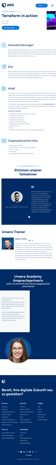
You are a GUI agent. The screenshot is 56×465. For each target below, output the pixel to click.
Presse (40, 412)
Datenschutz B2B (25, 443)
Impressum (23, 433)
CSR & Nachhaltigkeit (8, 438)
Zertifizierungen (42, 419)
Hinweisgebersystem (26, 438)
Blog (39, 407)
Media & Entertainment (26, 412)
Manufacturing (24, 414)
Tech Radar (41, 417)
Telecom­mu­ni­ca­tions (26, 422)
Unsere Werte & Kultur (8, 433)
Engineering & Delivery (8, 412)
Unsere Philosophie (7, 435)
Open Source (42, 414)
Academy (4, 409)
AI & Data (4, 407)
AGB (21, 435)
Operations (5, 417)
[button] (52, 6)
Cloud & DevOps (6, 425)
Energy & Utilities (25, 409)
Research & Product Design (10, 422)
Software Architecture (8, 419)
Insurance (23, 407)
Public (21, 417)
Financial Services (25, 419)
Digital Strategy (6, 414)
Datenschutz (23, 440)
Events (40, 409)
